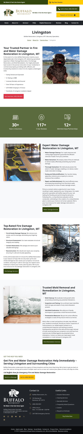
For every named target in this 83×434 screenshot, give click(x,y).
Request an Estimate (66, 15)
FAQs (34, 23)
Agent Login (19, 429)
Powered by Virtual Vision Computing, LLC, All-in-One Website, (38, 431)
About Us (15, 23)
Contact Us (74, 23)
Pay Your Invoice (56, 2)
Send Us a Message (11, 377)
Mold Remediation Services (52, 342)
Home (6, 23)
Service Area (44, 40)
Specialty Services (62, 401)
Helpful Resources (45, 23)
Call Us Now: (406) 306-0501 (69, 9)
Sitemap (30, 429)
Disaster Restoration (63, 395)
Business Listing (63, 431)
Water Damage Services (51, 209)
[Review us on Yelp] (24, 416)
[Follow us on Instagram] (8, 416)
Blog (66, 23)
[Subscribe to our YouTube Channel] (16, 416)
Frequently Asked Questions (65, 404)
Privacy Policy (54, 429)
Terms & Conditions (65, 429)
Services (25, 23)
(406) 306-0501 (36, 404)
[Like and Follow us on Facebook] (4, 416)
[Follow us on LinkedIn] (12, 416)
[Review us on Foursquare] (4, 419)
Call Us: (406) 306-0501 (27, 377)
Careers (59, 408)
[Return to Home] (28, 12)
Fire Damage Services (11, 271)
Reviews (58, 23)
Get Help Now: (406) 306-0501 (14, 96)
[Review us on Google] (20, 416)
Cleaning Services (62, 398)
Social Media (37, 429)
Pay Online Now (67, 416)
